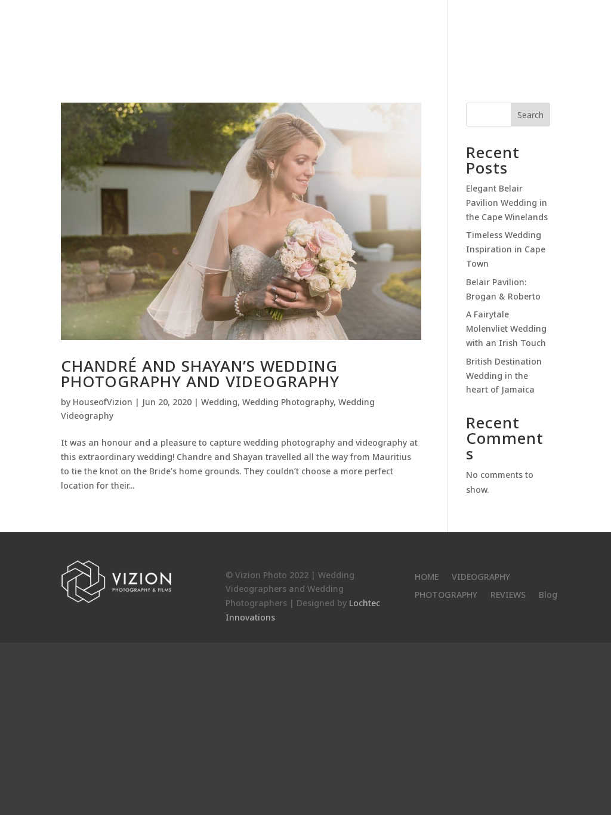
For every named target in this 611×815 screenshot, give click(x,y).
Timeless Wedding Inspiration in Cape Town (505, 249)
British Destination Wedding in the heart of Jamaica (504, 376)
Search (530, 115)
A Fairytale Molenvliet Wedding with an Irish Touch (506, 328)
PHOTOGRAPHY (426, 36)
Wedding (219, 401)
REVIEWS (493, 36)
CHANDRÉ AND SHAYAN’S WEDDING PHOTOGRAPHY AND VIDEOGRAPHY (200, 373)
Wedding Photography (288, 401)
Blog (538, 36)
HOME (289, 36)
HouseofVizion (102, 401)
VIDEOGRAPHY (347, 36)
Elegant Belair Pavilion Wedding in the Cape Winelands (507, 203)
